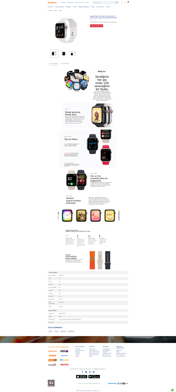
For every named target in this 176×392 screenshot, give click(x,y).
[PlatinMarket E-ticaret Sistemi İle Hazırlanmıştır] (112, 383)
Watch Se (63, 331)
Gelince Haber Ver (96, 25)
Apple (50, 331)
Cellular (56, 331)
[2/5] (91, 19)
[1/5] (90, 19)
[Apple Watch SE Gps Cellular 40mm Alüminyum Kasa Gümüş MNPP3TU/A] (66, 30)
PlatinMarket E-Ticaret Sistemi (83, 390)
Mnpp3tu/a (71, 331)
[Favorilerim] (125, 2)
